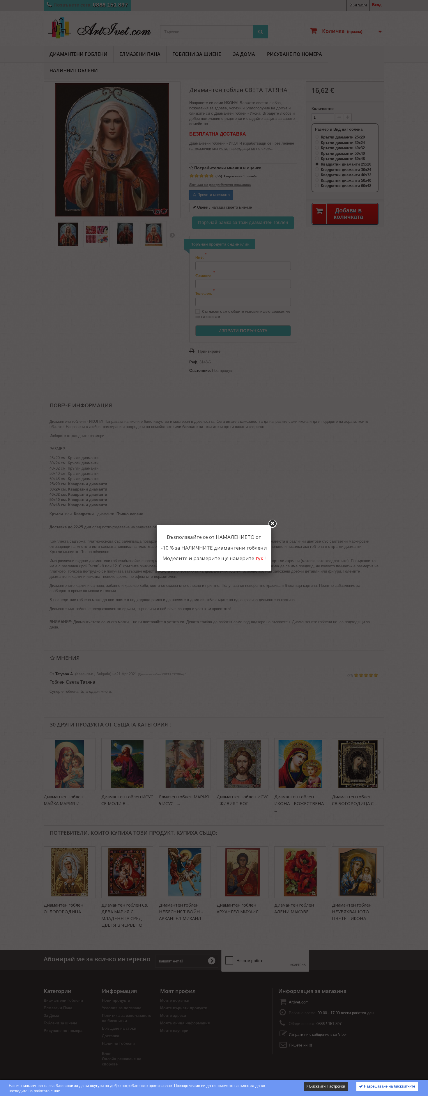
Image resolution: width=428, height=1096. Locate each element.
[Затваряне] (272, 524)
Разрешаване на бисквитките (389, 1086)
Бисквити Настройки (326, 1086)
